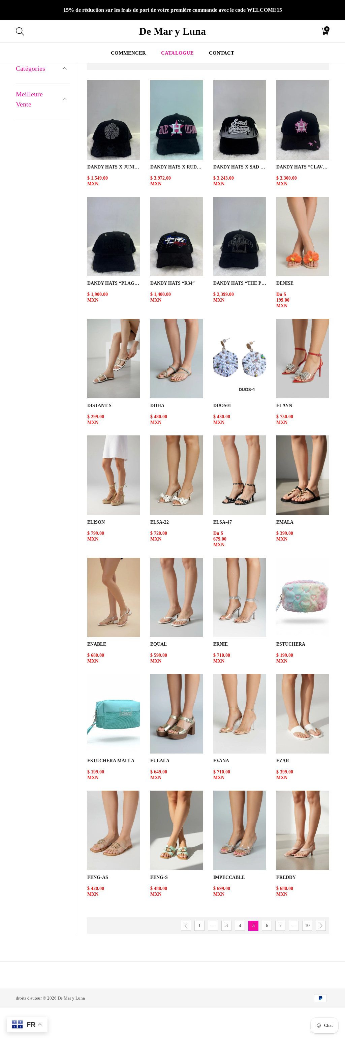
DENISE (284, 283)
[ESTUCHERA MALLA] (113, 714)
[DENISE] (302, 236)
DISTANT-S (99, 405)
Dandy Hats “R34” (172, 283)
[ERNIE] (239, 597)
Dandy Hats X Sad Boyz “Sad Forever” (239, 167)
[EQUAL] (176, 597)
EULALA (159, 760)
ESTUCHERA (290, 644)
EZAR (282, 760)
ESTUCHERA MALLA (110, 760)
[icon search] (89, 31)
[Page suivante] (321, 926)
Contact (221, 53)
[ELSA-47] (239, 475)
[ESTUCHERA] (302, 597)
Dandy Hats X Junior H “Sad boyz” (113, 167)
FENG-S (159, 877)
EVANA (221, 760)
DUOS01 (222, 405)
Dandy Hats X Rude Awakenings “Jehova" (176, 167)
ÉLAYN (284, 405)
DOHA (157, 405)
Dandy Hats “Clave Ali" (302, 167)
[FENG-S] (176, 830)
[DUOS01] (239, 358)
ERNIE (220, 644)
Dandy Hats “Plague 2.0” (113, 283)
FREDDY (286, 877)
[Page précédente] (186, 926)
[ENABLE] (113, 597)
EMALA (284, 522)
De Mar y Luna (71, 998)
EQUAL (158, 644)
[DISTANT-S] (113, 358)
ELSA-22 (159, 522)
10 (307, 925)
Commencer (128, 53)
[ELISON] (113, 475)
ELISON (96, 522)
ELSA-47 (222, 522)
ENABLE (96, 644)
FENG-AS (97, 877)
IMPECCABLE (229, 877)
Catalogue (177, 53)
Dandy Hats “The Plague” (239, 283)
